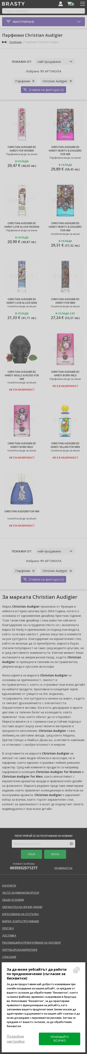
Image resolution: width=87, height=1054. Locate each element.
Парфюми (15, 42)
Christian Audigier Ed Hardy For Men (65, 301)
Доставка (9, 935)
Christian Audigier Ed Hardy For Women (22, 148)
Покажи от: (22, 61)
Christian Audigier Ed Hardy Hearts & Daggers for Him (65, 226)
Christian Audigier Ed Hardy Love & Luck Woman (21, 225)
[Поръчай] (69, 3)
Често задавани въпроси (20, 892)
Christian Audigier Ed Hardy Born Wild (65, 373)
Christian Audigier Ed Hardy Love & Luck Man (22, 301)
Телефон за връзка (23, 866)
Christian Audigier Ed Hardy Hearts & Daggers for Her (65, 150)
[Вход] (60, 3)
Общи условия (13, 900)
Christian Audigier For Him (21, 511)
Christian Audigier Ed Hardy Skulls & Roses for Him (22, 375)
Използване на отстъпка (20, 914)
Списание (9, 957)
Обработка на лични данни (22, 907)
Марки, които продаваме (20, 921)
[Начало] (4, 42)
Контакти (9, 885)
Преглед (8, 928)
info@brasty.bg (63, 868)
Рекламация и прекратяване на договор (31, 942)
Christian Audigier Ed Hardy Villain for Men (65, 445)
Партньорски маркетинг (20, 950)
